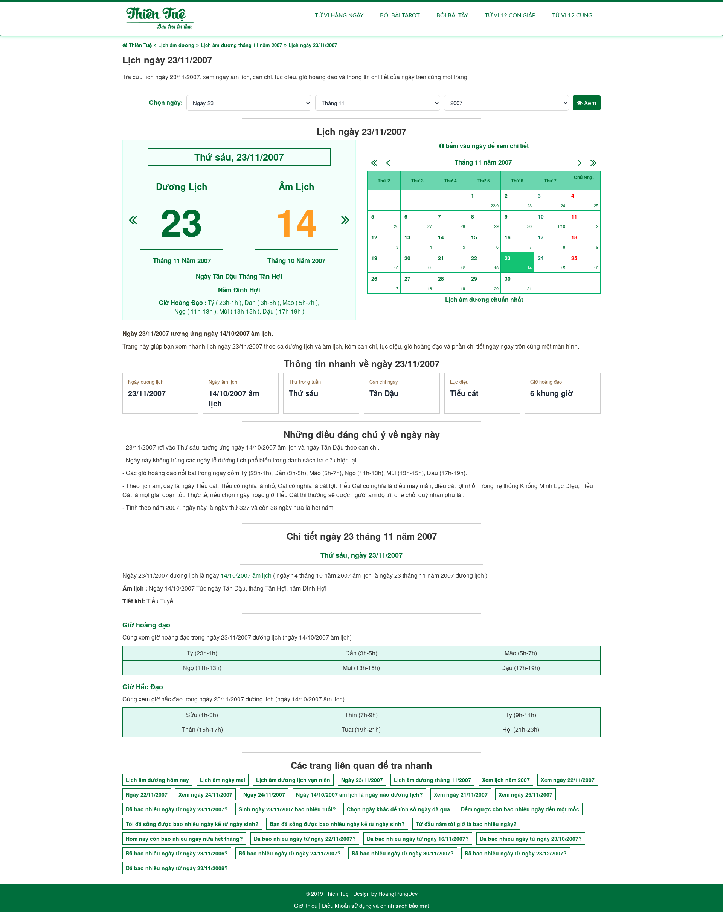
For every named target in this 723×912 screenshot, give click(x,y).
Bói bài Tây (452, 15)
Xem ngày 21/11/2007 (461, 794)
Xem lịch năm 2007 (506, 779)
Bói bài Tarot (400, 15)
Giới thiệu (305, 905)
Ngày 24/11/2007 (264, 794)
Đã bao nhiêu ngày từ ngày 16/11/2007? (418, 838)
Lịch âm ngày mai (222, 779)
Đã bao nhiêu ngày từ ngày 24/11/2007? (290, 853)
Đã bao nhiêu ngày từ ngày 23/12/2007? (516, 853)
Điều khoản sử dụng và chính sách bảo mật (375, 905)
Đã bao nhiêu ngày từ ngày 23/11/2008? (177, 868)
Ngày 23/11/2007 (362, 779)
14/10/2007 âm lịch (246, 575)
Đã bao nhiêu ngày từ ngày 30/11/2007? (403, 853)
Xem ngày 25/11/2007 (525, 794)
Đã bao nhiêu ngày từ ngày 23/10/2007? (531, 838)
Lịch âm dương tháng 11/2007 (432, 779)
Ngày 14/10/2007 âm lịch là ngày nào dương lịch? (359, 794)
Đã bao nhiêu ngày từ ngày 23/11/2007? (177, 809)
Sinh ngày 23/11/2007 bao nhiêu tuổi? (287, 809)
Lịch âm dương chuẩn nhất (484, 299)
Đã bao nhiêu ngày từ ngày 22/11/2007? (305, 838)
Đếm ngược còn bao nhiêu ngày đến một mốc (520, 809)
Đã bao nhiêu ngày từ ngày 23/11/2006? (177, 853)
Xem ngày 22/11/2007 (568, 779)
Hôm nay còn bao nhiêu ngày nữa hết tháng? (184, 838)
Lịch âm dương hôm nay (157, 779)
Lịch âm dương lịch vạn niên (293, 779)
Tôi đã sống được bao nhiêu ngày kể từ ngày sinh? (192, 824)
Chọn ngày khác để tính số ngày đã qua (398, 809)
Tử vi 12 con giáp (510, 15)
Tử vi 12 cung (572, 15)
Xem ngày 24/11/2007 (205, 794)
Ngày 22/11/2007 (147, 794)
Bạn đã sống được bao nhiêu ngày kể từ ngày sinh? (337, 824)
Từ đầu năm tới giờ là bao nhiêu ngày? (466, 824)
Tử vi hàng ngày (339, 15)
